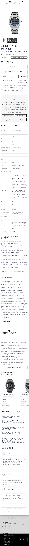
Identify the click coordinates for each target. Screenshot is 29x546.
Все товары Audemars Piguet (14, 367)
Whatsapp (9, 115)
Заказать (14, 66)
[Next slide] (26, 392)
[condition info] (7, 80)
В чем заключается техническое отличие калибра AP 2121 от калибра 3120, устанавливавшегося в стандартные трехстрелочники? (13, 440)
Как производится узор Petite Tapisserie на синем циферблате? (13, 428)
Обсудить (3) (6, 467)
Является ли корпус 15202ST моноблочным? (11, 416)
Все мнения (14, 504)
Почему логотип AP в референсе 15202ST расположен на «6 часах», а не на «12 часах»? (13, 433)
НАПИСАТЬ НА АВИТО (15, 71)
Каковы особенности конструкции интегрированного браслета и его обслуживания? (13, 421)
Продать (23, 76)
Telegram (22, 115)
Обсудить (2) (6, 483)
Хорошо (22, 539)
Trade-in (5, 76)
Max (9, 119)
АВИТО (22, 119)
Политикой (7, 544)
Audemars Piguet (16, 129)
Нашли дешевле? (14, 76)
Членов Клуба (12, 511)
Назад (4, 7)
